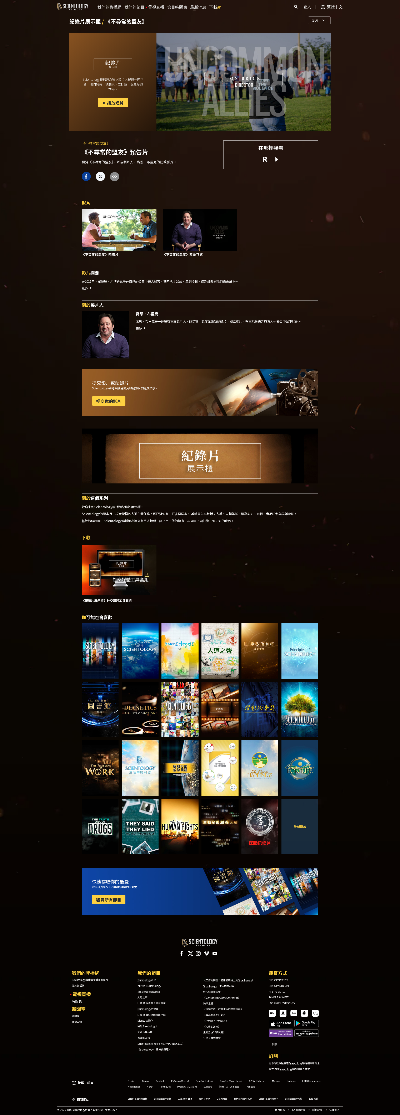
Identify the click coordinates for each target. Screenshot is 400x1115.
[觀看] (299, 651)
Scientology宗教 (293, 1098)
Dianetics (222, 1098)
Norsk (150, 1086)
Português (165, 1086)
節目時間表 (177, 7)
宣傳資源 (77, 1021)
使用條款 (280, 1109)
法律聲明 (334, 1109)
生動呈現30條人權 (213, 1032)
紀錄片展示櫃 (85, 21)
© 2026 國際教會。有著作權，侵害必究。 (87, 1109)
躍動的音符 (144, 1037)
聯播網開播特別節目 (90, 979)
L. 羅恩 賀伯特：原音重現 (152, 1003)
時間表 (77, 1001)
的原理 (148, 1009)
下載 (215, 7)
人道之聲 (143, 997)
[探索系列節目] (100, 651)
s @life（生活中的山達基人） (161, 1043)
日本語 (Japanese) (311, 1081)
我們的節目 (135, 7)
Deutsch (160, 1081)
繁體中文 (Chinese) (229, 1086)
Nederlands (134, 1086)
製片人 (93, 305)
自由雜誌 (313, 1098)
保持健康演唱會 (212, 992)
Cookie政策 (298, 1109)
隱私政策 (317, 1109)
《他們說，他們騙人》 (215, 1020)
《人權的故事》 (212, 1026)
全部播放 (300, 826)
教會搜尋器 (204, 1098)
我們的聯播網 (110, 7)
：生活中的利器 (218, 986)
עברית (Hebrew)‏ (257, 1081)
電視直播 (156, 7)
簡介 (145, 1020)
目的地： (149, 985)
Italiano (291, 1081)
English (131, 1081)
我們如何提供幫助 (243, 1098)
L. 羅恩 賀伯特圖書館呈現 (152, 1014)
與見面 (149, 991)
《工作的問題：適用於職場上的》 (228, 980)
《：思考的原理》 (154, 1049)
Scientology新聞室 (268, 1098)
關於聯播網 (78, 985)
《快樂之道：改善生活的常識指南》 (223, 1009)
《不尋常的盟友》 (126, 21)
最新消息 (198, 7)
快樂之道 (208, 1003)
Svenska (208, 1086)
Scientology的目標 (137, 1098)
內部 (147, 980)
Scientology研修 (162, 1098)
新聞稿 (75, 1016)
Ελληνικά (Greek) (180, 1081)
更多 (139, 328)
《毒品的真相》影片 (214, 1015)
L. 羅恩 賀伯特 (185, 1098)
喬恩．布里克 (147, 313)
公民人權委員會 (212, 1038)
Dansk (145, 1081)
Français (250, 1086)
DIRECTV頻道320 (278, 980)
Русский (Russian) (187, 1086)
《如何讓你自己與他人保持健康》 (222, 997)
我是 (147, 1026)
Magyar (276, 1081)
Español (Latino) (204, 1081)
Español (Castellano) (231, 1081)
